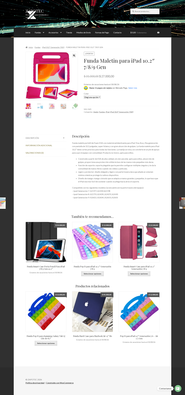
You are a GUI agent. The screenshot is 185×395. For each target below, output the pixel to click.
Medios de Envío (83, 32)
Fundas (38, 32)
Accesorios (53, 32)
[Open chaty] (178, 388)
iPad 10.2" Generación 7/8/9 (53, 47)
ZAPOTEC (35, 11)
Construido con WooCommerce (59, 383)
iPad (107, 112)
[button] (74, 55)
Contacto (117, 32)
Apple (95, 112)
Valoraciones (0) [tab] (35, 153)
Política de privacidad (35, 383)
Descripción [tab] (32, 138)
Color (86, 93)
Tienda (69, 32)
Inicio (28, 32)
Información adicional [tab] (39, 145)
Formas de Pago (102, 32)
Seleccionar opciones (92, 274)
